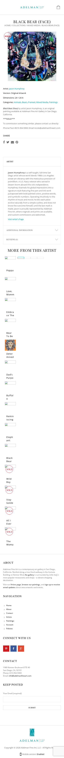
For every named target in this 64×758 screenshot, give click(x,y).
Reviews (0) (12, 239)
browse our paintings (31, 584)
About (8, 609)
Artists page (16, 584)
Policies (9, 628)
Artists (9, 617)
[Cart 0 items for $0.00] (56, 7)
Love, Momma (10, 294)
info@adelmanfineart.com (20, 675)
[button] (21, 258)
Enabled (40, 754)
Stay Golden (9, 503)
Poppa (10, 270)
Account (9, 624)
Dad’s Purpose (9, 378)
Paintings (53, 102)
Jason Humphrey (17, 88)
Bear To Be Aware (10, 336)
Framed (31, 102)
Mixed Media (33, 25)
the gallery (29, 575)
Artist (9, 161)
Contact (9, 613)
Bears (24, 102)
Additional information (19, 230)
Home (8, 25)
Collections (18, 25)
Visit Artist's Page (16, 219)
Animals (17, 102)
